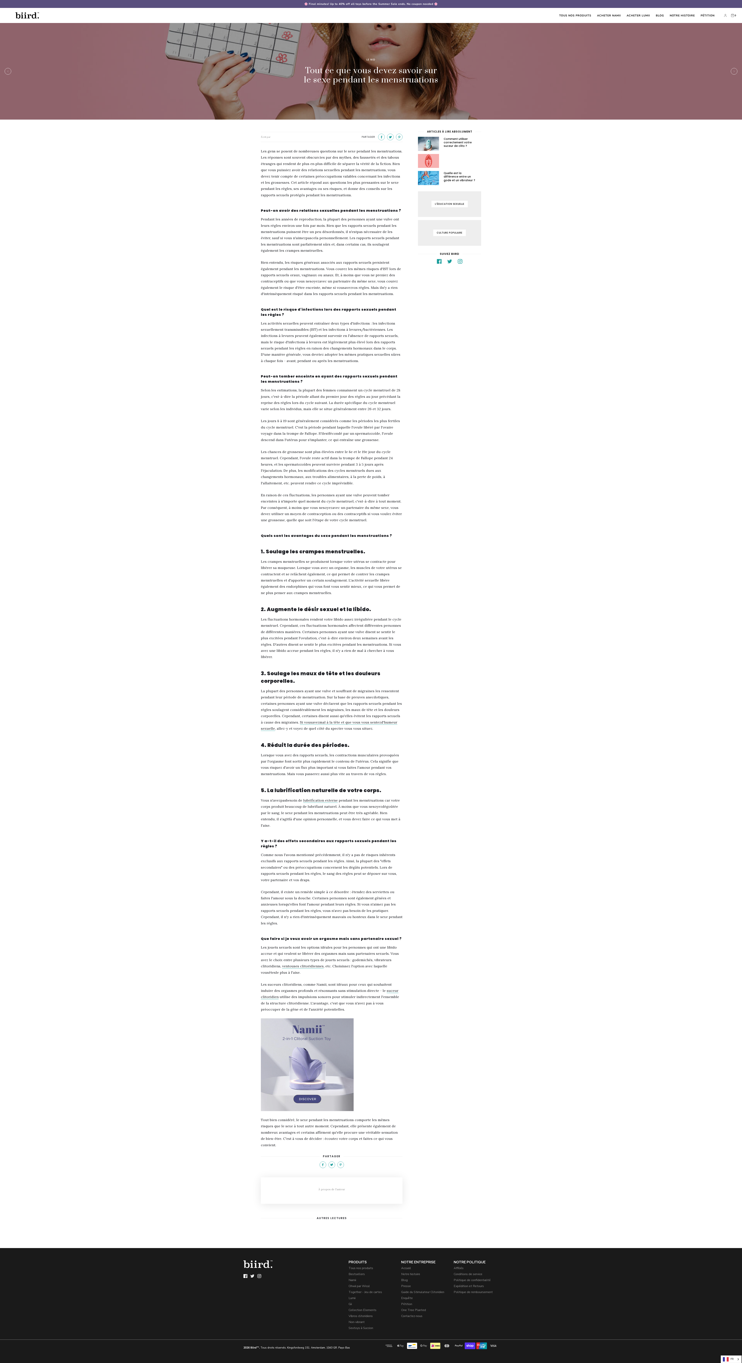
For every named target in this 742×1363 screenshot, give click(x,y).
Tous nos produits (575, 15)
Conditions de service (468, 1274)
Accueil (406, 1268)
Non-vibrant (357, 1322)
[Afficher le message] (428, 144)
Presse (406, 1286)
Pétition (708, 15)
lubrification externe (320, 800)
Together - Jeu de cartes (365, 1292)
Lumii (352, 1298)
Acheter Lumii (638, 15)
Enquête (407, 1298)
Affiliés (459, 1268)
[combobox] (731, 1359)
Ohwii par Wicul (359, 1286)
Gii (350, 1304)
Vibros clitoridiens (361, 1316)
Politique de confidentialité (472, 1280)
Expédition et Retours (469, 1286)
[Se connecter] (725, 15)
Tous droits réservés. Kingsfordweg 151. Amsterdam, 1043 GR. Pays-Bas (296, 1347)
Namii (352, 1280)
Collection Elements (362, 1310)
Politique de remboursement (473, 1292)
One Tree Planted (413, 1310)
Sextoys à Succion (361, 1328)
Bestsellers (357, 1274)
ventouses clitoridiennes (303, 966)
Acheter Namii (609, 15)
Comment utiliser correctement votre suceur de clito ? (458, 142)
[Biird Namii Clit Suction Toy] (331, 1064)
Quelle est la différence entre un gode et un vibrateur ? (459, 176)
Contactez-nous (411, 1316)
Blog (660, 15)
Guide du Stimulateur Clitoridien (422, 1292)
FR (732, 1359)
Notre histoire (682, 15)
